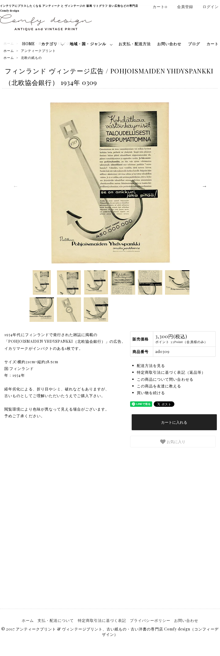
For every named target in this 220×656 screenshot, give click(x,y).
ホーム (8, 50)
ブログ (194, 43)
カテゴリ (49, 43)
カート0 (160, 6)
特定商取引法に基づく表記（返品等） (171, 372)
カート (213, 43)
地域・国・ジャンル (88, 43)
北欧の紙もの (31, 57)
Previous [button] (15, 185)
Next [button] (204, 185)
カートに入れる (174, 422)
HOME (28, 43)
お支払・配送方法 (135, 43)
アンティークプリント (38, 50)
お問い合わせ (169, 43)
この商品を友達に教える (159, 385)
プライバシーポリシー (150, 620)
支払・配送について (56, 620)
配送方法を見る (151, 365)
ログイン (211, 6)
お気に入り (175, 441)
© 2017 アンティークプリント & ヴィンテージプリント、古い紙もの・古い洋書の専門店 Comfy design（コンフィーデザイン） (109, 631)
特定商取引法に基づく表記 (102, 620)
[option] (110, 182)
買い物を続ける (151, 392)
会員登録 (185, 6)
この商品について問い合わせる (165, 379)
